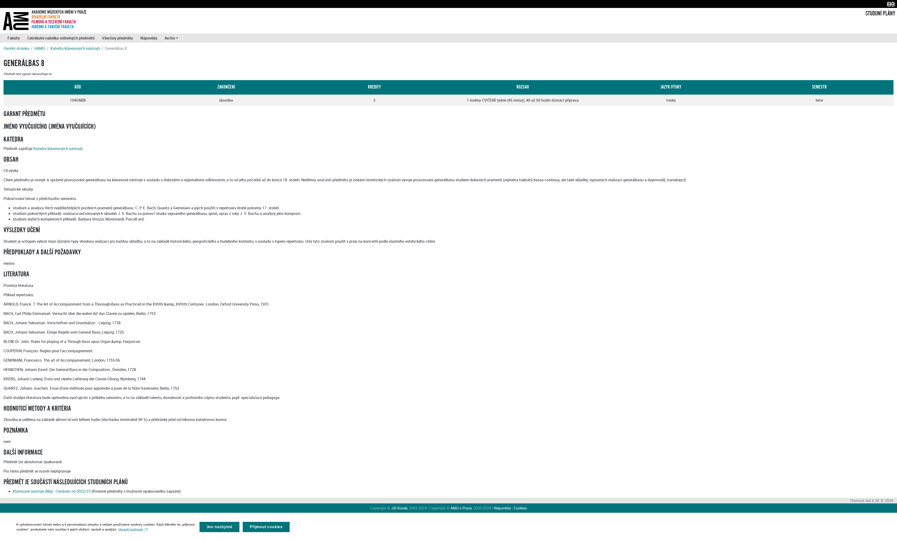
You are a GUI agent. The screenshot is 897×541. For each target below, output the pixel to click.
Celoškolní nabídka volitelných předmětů (61, 38)
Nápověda (148, 38)
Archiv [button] (170, 38)
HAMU (39, 48)
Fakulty (13, 38)
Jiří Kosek (399, 508)
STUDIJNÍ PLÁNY (880, 13)
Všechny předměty (117, 38)
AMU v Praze (461, 508)
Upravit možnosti (130, 529)
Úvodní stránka (16, 48)
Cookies (520, 508)
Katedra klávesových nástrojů (75, 48)
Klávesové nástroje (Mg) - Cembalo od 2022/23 (52, 491)
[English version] (890, 4)
